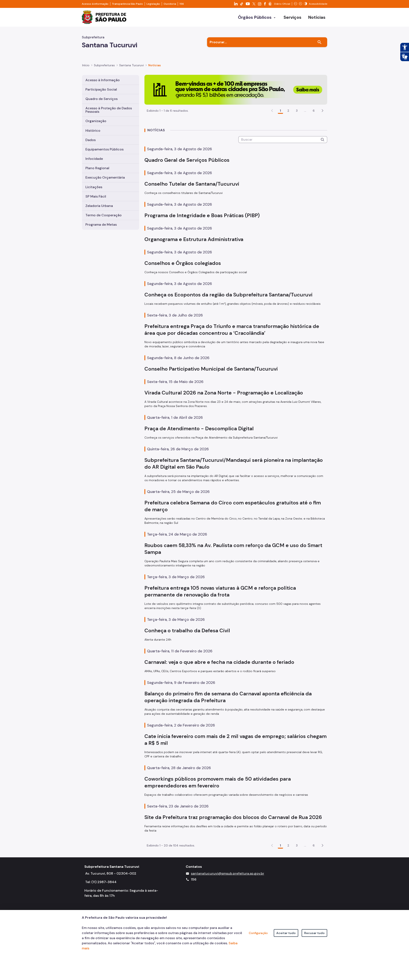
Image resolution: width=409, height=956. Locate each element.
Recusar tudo (314, 933)
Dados (90, 140)
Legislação (153, 4)
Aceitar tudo (286, 933)
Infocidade (94, 158)
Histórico (92, 130)
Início (85, 65)
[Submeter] (322, 139)
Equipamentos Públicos (104, 149)
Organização (95, 121)
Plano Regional (97, 168)
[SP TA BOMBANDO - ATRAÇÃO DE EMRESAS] (235, 89)
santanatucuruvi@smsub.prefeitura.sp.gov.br (227, 873)
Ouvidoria (170, 4)
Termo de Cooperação (103, 215)
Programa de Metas (101, 224)
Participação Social (101, 89)
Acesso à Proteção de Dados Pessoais (108, 110)
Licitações (93, 187)
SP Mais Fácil (95, 196)
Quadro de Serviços (101, 99)
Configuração (258, 933)
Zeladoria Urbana (99, 206)
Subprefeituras (104, 65)
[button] (322, 110)
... (305, 111)
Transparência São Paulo (127, 4)
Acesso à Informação (102, 80)
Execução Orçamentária (105, 177)
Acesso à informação (95, 4)
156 (182, 4)
